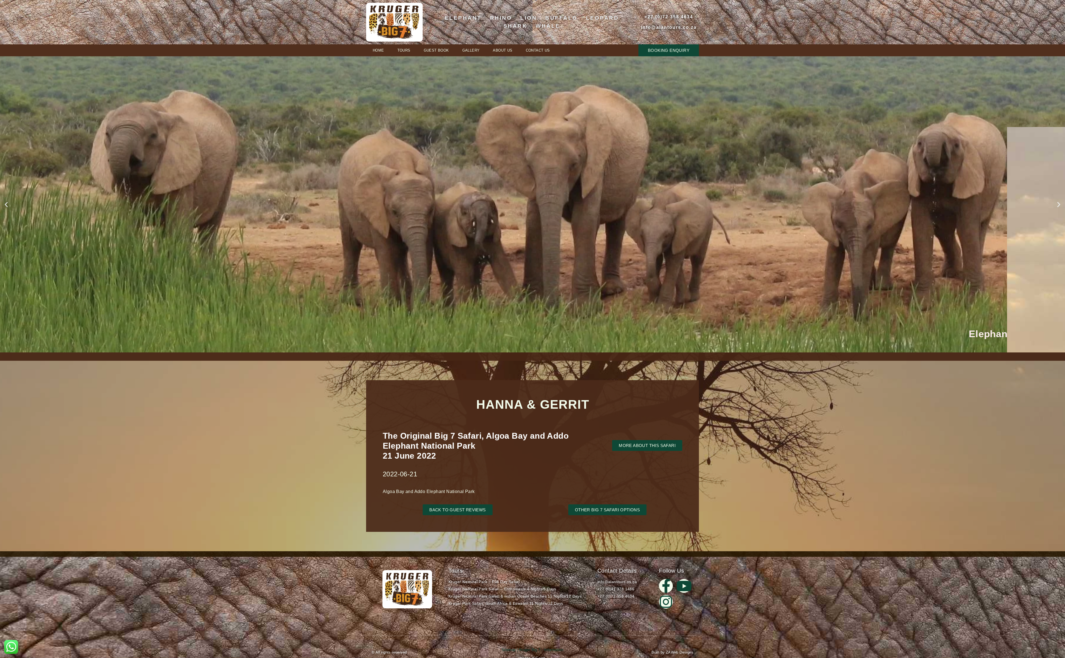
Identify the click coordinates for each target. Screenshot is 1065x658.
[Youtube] (684, 586)
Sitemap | (510, 650)
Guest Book (436, 50)
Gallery (471, 50)
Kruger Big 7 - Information (540, 650)
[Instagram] (666, 602)
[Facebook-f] (666, 586)
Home (378, 50)
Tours (403, 50)
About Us (502, 50)
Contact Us (538, 50)
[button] (6, 204)
